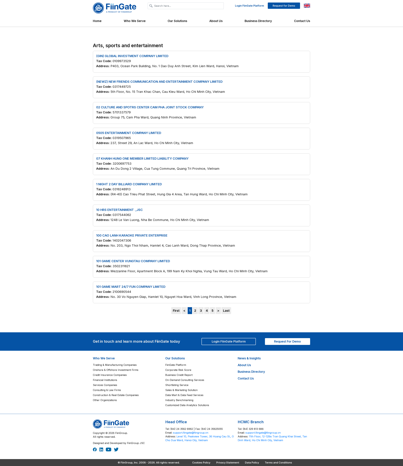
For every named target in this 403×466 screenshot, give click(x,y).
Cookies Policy (201, 462)
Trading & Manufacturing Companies (115, 364)
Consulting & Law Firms (107, 390)
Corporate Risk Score (178, 369)
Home (97, 21)
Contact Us (302, 21)
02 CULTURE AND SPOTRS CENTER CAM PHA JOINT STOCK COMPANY (150, 107)
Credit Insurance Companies (110, 375)
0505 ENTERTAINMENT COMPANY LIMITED (128, 133)
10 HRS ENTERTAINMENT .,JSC (119, 210)
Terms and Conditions (278, 462)
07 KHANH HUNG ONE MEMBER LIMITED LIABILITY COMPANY (142, 158)
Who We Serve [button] (135, 21)
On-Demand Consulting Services (184, 380)
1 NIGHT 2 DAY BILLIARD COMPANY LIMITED (129, 184)
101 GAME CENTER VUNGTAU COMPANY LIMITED (133, 261)
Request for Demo (284, 5)
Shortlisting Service (176, 385)
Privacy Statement (227, 462)
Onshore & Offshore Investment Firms (115, 369)
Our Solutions (175, 358)
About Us (216, 21)
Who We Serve (104, 358)
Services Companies (105, 385)
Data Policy (252, 462)
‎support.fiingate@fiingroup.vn (190, 432)
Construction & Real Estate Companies (116, 395)
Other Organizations (105, 400)
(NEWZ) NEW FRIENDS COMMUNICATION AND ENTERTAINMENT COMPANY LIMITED (159, 82)
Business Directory (258, 21)
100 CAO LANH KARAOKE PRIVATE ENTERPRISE (131, 235)
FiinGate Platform (175, 364)
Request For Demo (287, 341)
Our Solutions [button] (177, 21)
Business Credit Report (179, 375)
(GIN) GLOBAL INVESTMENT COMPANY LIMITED (132, 56)
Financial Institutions (105, 380)
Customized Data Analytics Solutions (187, 405)
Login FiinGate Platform (249, 5)
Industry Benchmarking (179, 400)
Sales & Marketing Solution (181, 390)
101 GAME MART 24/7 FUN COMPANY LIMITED (130, 287)
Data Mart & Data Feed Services (184, 395)
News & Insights (249, 358)
